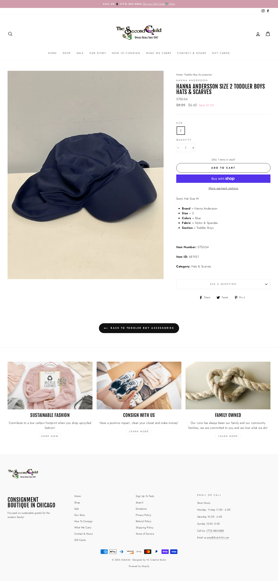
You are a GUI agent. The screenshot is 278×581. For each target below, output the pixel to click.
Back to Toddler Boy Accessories (141, 328)
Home (52, 53)
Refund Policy (143, 521)
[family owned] (228, 385)
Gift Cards (221, 53)
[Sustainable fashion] (50, 385)
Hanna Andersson (192, 80)
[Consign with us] (139, 385)
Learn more (139, 431)
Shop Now (50, 436)
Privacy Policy (143, 515)
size (179, 123)
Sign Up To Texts (145, 496)
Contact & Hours (191, 53)
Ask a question (223, 284)
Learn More (228, 436)
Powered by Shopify (139, 566)
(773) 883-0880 (215, 531)
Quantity (184, 140)
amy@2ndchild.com (218, 537)
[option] (139, 4)
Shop (67, 53)
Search (139, 502)
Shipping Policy (145, 527)
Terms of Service (145, 534)
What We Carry (159, 53)
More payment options (223, 188)
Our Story (97, 53)
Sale (80, 53)
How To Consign (126, 53)
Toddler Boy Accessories (198, 74)
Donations (141, 509)
